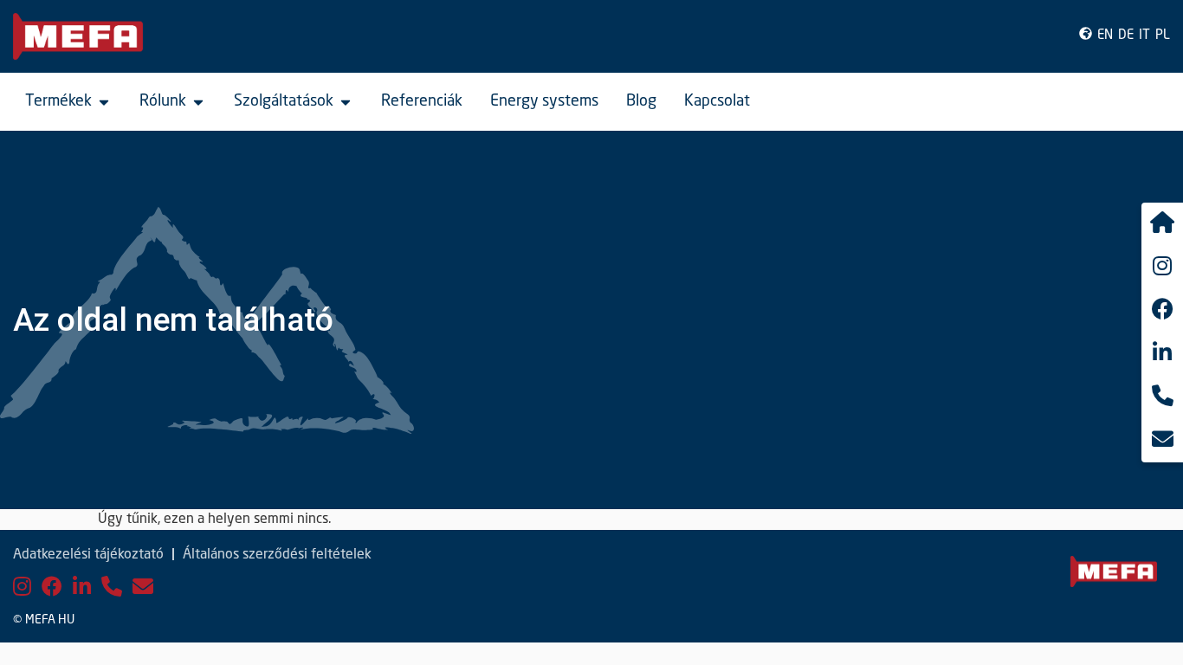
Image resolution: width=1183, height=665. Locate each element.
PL (1162, 35)
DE (1126, 35)
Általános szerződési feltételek (277, 555)
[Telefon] (111, 588)
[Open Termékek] (104, 101)
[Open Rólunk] (198, 101)
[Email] (143, 588)
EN (1105, 35)
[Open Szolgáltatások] (345, 101)
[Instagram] (22, 588)
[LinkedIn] (82, 588)
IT (1144, 35)
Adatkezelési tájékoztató (88, 555)
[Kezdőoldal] (1162, 224)
